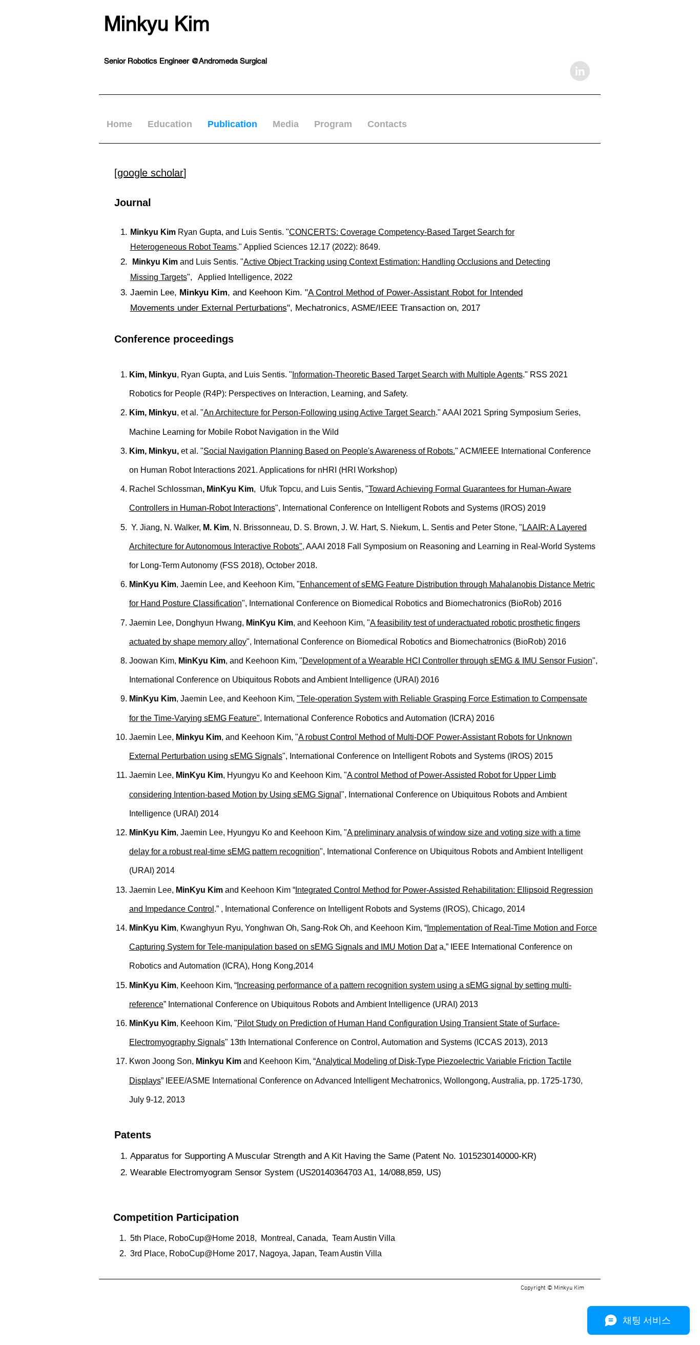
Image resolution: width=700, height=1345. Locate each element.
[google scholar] (150, 172)
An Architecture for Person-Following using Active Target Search (319, 412)
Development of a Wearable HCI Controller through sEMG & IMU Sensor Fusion (447, 660)
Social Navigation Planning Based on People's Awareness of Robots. (329, 451)
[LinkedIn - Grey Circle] (580, 71)
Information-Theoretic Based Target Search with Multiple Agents (407, 374)
